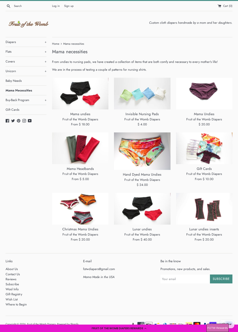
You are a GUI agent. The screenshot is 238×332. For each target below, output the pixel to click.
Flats (26, 51)
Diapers (26, 42)
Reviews (11, 279)
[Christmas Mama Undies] (80, 209)
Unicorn (26, 71)
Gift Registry (14, 294)
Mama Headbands (80, 168)
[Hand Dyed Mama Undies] (142, 151)
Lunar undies (142, 229)
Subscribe (12, 284)
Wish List (12, 299)
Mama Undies (204, 113)
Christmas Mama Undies (80, 229)
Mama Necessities (19, 90)
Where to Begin (16, 304)
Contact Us (13, 274)
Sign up (69, 6)
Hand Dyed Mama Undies (142, 174)
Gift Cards (12, 109)
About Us (12, 269)
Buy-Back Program (26, 100)
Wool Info (12, 289)
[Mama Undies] (204, 93)
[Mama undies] (80, 93)
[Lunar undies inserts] (204, 209)
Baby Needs (14, 80)
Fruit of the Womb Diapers (41, 324)
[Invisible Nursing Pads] (142, 93)
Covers (26, 61)
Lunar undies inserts (204, 229)
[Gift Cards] (204, 148)
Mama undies (80, 113)
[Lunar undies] (142, 209)
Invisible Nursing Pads (142, 113)
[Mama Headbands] (80, 148)
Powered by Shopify (67, 324)
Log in (56, 6)
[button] (119, 328)
